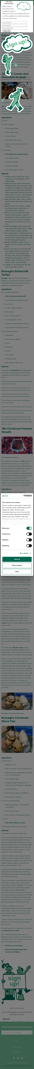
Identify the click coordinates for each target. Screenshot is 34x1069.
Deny (17, 571)
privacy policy (12, 84)
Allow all (17, 559)
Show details (24, 553)
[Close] (24, 6)
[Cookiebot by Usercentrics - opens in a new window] (24, 496)
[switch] (29, 534)
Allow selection (17, 565)
